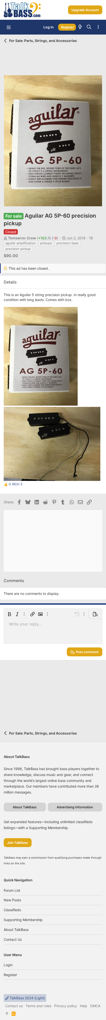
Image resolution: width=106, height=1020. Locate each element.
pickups (46, 243)
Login (8, 965)
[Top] (7, 1014)
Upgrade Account (85, 10)
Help (83, 1006)
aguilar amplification (20, 243)
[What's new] (80, 27)
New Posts (12, 900)
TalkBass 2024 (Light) (27, 998)
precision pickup (18, 249)
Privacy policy (65, 1006)
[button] (9, 27)
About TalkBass (16, 929)
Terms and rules (38, 1006)
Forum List (12, 890)
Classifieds (12, 910)
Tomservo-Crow (22, 238)
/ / (47, 238)
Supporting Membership (23, 920)
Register (10, 975)
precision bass (67, 243)
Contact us (13, 939)
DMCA (95, 1006)
